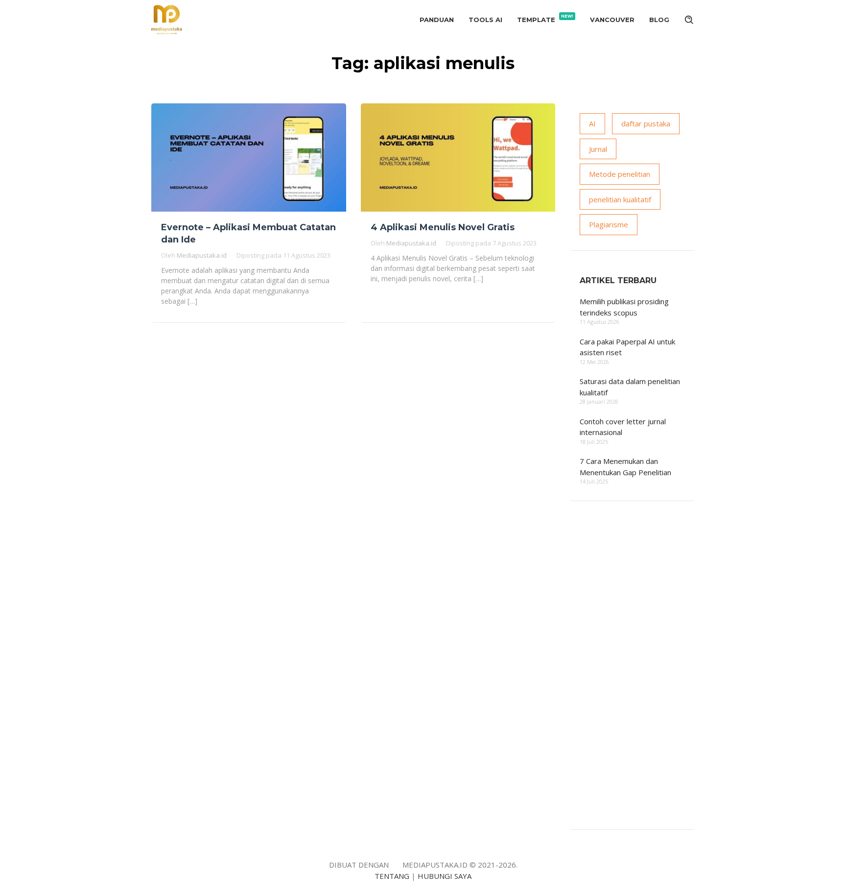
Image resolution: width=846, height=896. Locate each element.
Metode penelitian (619, 174)
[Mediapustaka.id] (166, 19)
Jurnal (598, 149)
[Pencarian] (689, 19)
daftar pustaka (645, 123)
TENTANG (392, 876)
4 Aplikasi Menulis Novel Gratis (443, 227)
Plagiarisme (608, 224)
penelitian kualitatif (620, 199)
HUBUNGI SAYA (444, 876)
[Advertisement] (632, 673)
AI (592, 123)
